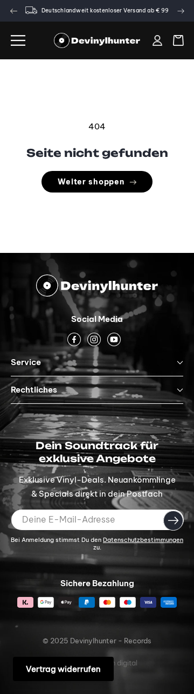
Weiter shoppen (91, 182)
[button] (18, 40)
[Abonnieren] (173, 520)
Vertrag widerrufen (63, 669)
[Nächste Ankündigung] (180, 10)
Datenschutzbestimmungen (143, 540)
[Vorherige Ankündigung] (13, 11)
